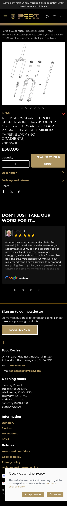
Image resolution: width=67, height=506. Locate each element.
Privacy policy (11, 462)
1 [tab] (23, 108)
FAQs (5, 438)
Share (5, 185)
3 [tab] (31, 108)
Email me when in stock (48, 160)
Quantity (7, 157)
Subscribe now (19, 329)
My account (10, 433)
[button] (5, 16)
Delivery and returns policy (20, 467)
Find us (7, 428)
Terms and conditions (16, 451)
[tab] (15, 290)
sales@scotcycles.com (25, 370)
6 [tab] (44, 108)
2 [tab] (27, 108)
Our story (8, 422)
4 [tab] (36, 108)
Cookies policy (11, 456)
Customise (55, 494)
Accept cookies (33, 494)
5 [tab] (40, 108)
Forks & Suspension (13, 31)
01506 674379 (16, 365)
